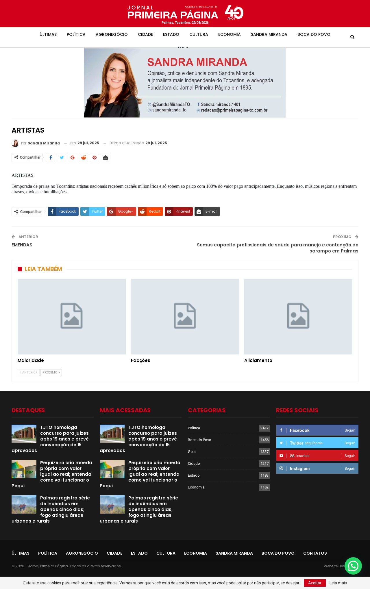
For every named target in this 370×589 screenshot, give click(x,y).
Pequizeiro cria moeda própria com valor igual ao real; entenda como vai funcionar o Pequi (52, 474)
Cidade (145, 34)
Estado (171, 34)
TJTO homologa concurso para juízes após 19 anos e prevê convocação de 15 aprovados (50, 439)
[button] (353, 566)
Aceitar (314, 583)
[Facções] (185, 316)
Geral (192, 451)
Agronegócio (112, 34)
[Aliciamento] (298, 316)
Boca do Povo (313, 34)
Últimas (48, 34)
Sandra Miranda (269, 34)
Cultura (198, 34)
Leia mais (338, 583)
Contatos (315, 553)
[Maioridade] (72, 316)
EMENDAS (22, 245)
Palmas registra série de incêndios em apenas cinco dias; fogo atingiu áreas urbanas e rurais (51, 509)
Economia (229, 34)
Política (76, 34)
